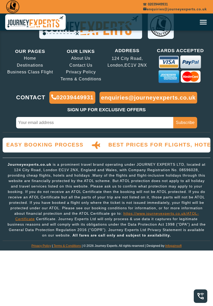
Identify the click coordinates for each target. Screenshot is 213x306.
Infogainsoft (173, 246)
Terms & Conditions (67, 246)
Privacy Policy (41, 246)
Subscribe (185, 122)
